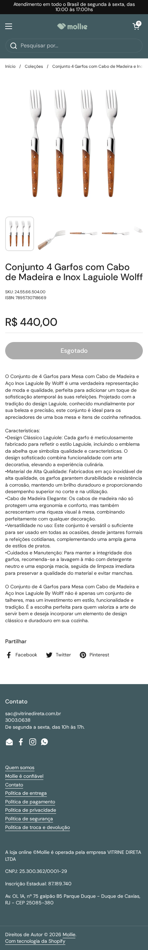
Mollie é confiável (24, 776)
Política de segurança (29, 818)
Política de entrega (26, 793)
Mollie (69, 934)
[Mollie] (72, 26)
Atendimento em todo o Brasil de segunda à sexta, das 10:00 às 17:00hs (74, 7)
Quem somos (19, 767)
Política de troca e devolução (37, 827)
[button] (136, 26)
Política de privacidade (30, 810)
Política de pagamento (30, 802)
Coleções (34, 66)
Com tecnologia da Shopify (35, 941)
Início (10, 66)
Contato (14, 785)
